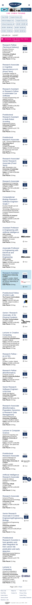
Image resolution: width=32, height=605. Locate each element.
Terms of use (23, 590)
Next (20, 587)
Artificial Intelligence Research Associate (11, 476)
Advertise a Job (4, 599)
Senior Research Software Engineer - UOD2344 (11, 389)
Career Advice (4, 595)
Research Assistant (11, 273)
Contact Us (14, 593)
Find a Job (3, 590)
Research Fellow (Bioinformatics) (9, 371)
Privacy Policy (23, 593)
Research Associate (11, 181)
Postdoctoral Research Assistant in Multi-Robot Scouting (11, 118)
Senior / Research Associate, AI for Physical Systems (10, 315)
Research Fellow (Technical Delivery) (11, 46)
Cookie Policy (23, 595)
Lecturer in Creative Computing (11, 334)
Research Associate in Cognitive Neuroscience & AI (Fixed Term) (11, 68)
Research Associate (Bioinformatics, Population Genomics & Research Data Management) (11, 410)
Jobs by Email (4, 597)
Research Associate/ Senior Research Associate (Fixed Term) (11, 162)
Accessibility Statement (25, 597)
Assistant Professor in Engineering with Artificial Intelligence (11, 230)
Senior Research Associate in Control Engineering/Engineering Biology (13, 516)
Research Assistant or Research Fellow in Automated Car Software (11, 92)
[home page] (15, 7)
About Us (13, 590)
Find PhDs (3, 593)
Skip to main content (7, 1)
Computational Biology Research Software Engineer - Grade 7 (11, 200)
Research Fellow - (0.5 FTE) (10, 355)
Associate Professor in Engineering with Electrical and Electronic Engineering (11, 252)
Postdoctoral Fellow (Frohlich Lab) (11, 294)
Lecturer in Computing (7, 568)
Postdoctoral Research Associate (11, 138)
